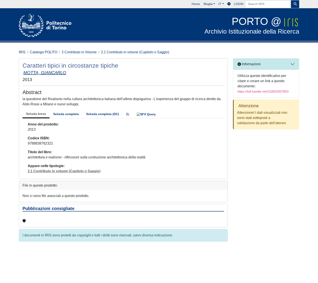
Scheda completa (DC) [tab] (102, 114)
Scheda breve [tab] (36, 113)
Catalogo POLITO (43, 52)
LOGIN (238, 4)
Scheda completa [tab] (66, 114)
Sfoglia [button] (208, 4)
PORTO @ (251, 25)
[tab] (128, 114)
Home (196, 4)
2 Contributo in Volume (79, 52)
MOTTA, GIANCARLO (44, 72)
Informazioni (251, 64)
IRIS (22, 52)
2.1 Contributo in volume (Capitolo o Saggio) (135, 52)
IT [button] (219, 4)
